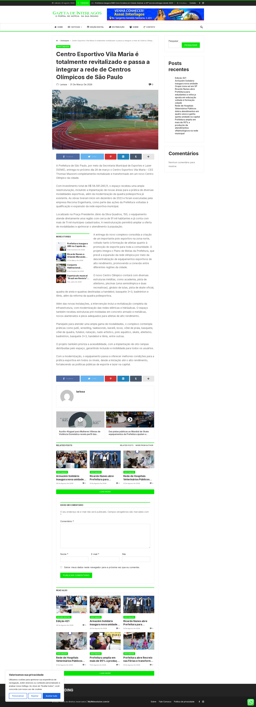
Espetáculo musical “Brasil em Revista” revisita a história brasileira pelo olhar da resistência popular (77, 277)
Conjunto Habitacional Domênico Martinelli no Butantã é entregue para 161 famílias (77, 266)
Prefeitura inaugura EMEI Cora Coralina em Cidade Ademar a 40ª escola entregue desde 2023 (109, 3)
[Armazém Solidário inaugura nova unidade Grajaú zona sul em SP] (71, 459)
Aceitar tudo (51, 696)
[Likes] (200, 3)
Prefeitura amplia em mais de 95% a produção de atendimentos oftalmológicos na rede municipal (105, 659)
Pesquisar (173, 41)
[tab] (127, 445)
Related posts (126, 445)
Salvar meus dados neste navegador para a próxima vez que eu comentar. (102, 567)
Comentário (67, 521)
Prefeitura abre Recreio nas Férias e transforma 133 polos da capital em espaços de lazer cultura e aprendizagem (138, 659)
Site (124, 554)
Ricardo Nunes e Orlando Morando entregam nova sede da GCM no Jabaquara (78, 255)
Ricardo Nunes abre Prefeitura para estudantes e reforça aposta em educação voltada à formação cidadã (103, 478)
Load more (105, 492)
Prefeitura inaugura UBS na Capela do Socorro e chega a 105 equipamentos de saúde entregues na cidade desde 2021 (77, 245)
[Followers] (203, 3)
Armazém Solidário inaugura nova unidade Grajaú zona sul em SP (70, 478)
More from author (144, 445)
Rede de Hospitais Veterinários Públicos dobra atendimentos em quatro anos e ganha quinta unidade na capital (138, 478)
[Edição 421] (71, 604)
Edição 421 (62, 621)
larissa (80, 391)
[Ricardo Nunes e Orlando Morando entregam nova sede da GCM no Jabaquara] (61, 257)
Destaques (65, 41)
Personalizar (18, 696)
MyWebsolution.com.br (98, 701)
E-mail (95, 554)
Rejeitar (34, 696)
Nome (64, 554)
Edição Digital (63, 617)
